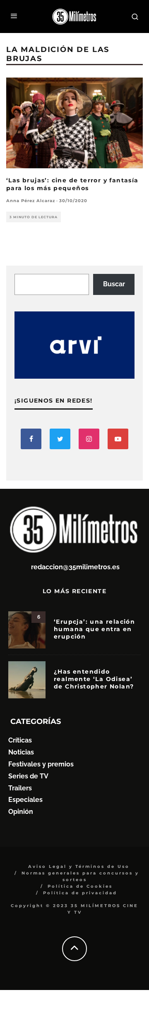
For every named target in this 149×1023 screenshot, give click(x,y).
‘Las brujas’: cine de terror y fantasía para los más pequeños (72, 184)
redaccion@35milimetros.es (75, 567)
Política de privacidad (80, 893)
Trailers (20, 788)
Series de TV (28, 776)
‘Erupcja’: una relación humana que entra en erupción (94, 629)
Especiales (25, 800)
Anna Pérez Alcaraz (30, 200)
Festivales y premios (41, 764)
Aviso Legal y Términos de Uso (79, 866)
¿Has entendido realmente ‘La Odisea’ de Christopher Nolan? (94, 679)
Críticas (20, 740)
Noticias (21, 752)
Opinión (20, 812)
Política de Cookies (80, 886)
